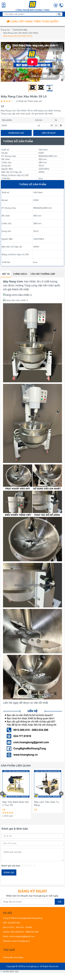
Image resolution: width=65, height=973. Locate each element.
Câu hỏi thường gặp (43, 274)
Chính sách (20, 274)
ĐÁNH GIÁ (9, 872)
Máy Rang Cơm (13, 281)
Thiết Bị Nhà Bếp (20, 30)
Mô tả (6, 274)
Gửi (59, 901)
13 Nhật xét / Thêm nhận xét (29, 101)
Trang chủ (5, 30)
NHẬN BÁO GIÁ (16, 133)
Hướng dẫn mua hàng (13, 957)
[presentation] (2, 793)
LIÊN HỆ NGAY (49, 133)
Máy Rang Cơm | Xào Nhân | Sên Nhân (20, 33)
